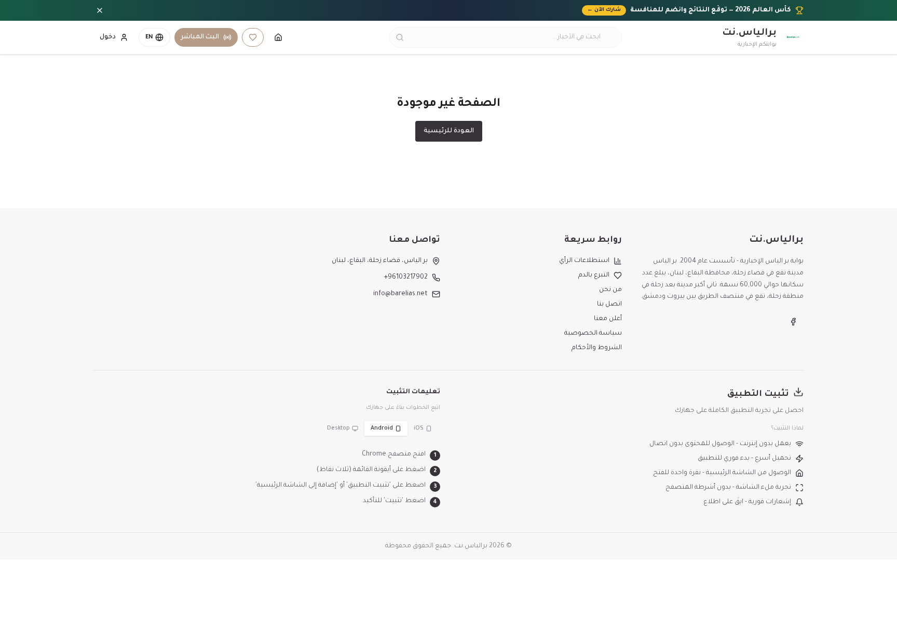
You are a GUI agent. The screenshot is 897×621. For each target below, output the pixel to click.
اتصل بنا (609, 304)
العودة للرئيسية (449, 131)
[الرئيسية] (278, 37)
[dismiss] (99, 10)
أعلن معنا (608, 319)
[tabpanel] (266, 478)
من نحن (610, 290)
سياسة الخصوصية (593, 333)
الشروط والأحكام (597, 348)
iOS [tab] (419, 428)
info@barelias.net (400, 294)
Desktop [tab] (338, 428)
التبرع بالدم (593, 275)
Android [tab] (382, 428)
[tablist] (379, 428)
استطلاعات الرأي (584, 261)
